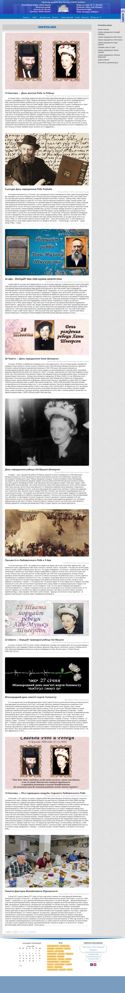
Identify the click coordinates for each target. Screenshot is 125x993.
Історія (77, 17)
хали (70, 969)
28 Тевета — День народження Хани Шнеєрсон (32, 358)
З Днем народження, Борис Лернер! (108, 44)
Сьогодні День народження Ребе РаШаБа (28, 189)
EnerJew (62, 969)
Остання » (33, 932)
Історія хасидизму (65, 96)
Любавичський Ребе (76, 96)
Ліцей (34, 17)
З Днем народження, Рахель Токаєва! (108, 51)
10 (20, 956)
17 (20, 958)
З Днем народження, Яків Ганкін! (110, 37)
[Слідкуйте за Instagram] (95, 964)
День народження (53, 945)
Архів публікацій (67, 17)
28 (33, 961)
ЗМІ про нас (94, 17)
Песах (68, 958)
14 (33, 956)
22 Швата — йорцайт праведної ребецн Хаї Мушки (34, 639)
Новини (76, 282)
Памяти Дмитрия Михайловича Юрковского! (31, 891)
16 (39, 956)
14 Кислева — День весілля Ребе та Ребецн (29, 93)
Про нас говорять (52, 969)
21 (33, 958)
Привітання (58, 966)
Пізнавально (84, 96)
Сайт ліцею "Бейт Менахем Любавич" (93, 948)
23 (39, 958)
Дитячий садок (45, 17)
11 (23, 956)
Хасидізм (61, 956)
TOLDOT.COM (93, 959)
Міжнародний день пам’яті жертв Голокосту (30, 697)
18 (23, 958)
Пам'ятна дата (52, 958)
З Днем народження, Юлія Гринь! (110, 40)
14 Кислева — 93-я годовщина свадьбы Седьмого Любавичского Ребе (45, 793)
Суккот (68, 964)
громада (59, 948)
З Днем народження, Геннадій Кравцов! (109, 33)
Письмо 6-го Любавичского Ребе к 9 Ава (28, 560)
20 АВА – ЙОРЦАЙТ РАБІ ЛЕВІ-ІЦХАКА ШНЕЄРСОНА (33, 279)
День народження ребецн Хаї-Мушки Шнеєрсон (32, 469)
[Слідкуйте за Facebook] (91, 964)
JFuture (61, 958)
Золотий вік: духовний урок (108, 63)
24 (20, 961)
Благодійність (65, 945)
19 (26, 958)
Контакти (85, 17)
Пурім (50, 966)
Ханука (61, 953)
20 (29, 958)
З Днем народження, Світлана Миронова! (109, 56)
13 (29, 956)
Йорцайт (71, 282)
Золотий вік (51, 956)
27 (29, 961)
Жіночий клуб (52, 953)
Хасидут (55, 17)
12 (26, 956)
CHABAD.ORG (93, 954)
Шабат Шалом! (103, 29)
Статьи (50, 964)
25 (23, 961)
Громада (26, 17)
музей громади (60, 964)
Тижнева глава (65, 961)
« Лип (20, 965)
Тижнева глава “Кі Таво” (106, 47)
